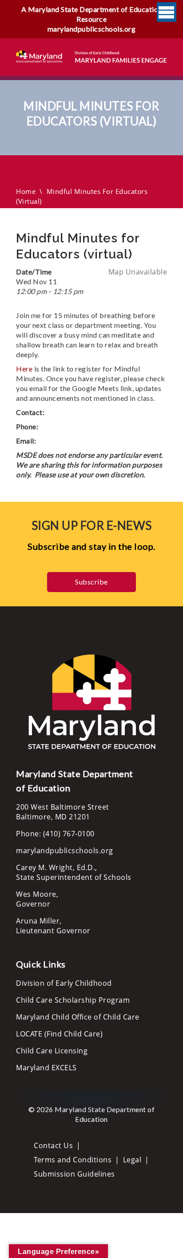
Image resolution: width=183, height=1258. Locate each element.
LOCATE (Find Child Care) (59, 1034)
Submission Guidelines (74, 1174)
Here (25, 368)
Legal (132, 1160)
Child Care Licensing (52, 1051)
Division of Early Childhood (64, 983)
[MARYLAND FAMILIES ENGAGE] (91, 56)
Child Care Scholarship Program (73, 1000)
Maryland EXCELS (46, 1068)
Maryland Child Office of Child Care (77, 1017)
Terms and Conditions (72, 1160)
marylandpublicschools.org (92, 28)
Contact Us (53, 1145)
